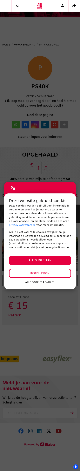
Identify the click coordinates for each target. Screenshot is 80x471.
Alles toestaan (40, 260)
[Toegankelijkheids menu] (75, 466)
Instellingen (40, 273)
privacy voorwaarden (22, 225)
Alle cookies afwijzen (40, 282)
